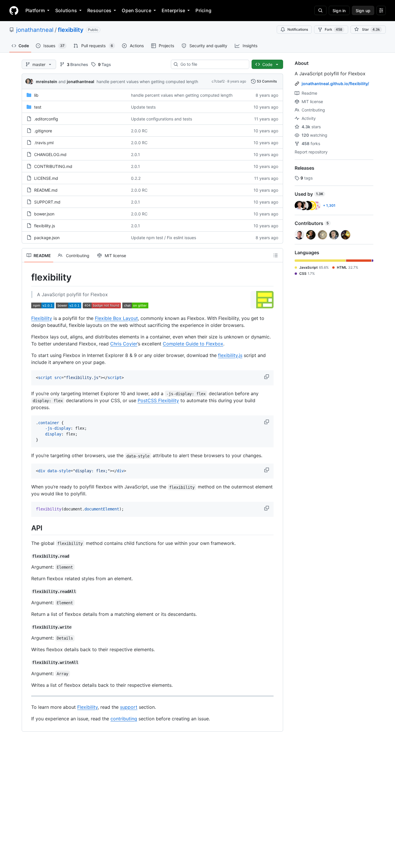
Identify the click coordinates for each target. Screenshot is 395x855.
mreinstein (46, 81)
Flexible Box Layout (116, 318)
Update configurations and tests (161, 118)
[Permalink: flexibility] (27, 277)
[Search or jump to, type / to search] (320, 10)
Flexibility (41, 318)
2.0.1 (135, 154)
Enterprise (173, 10)
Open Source (136, 10)
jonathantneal (34, 29)
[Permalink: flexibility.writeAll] (27, 662)
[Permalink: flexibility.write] (27, 627)
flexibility (71, 29)
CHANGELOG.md (50, 154)
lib (36, 95)
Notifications (297, 29)
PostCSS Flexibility (158, 400)
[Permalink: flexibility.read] (27, 556)
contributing (123, 719)
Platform (35, 10)
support (128, 707)
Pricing (203, 10)
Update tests (143, 107)
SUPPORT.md (47, 201)
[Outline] (275, 255)
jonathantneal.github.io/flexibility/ (335, 83)
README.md (46, 190)
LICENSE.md (46, 178)
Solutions (66, 10)
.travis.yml (43, 142)
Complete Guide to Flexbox (193, 344)
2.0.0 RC (139, 130)
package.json (47, 237)
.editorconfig (46, 118)
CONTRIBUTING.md (53, 166)
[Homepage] (14, 10)
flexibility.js (44, 225)
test (37, 107)
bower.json (44, 213)
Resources (99, 10)
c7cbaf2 (218, 81)
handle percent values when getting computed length (147, 81)
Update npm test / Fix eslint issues (163, 237)
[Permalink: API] (27, 528)
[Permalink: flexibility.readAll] (27, 591)
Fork (333, 29)
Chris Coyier (123, 344)
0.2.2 (136, 178)
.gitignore (43, 130)
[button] (267, 377)
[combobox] (212, 64)
